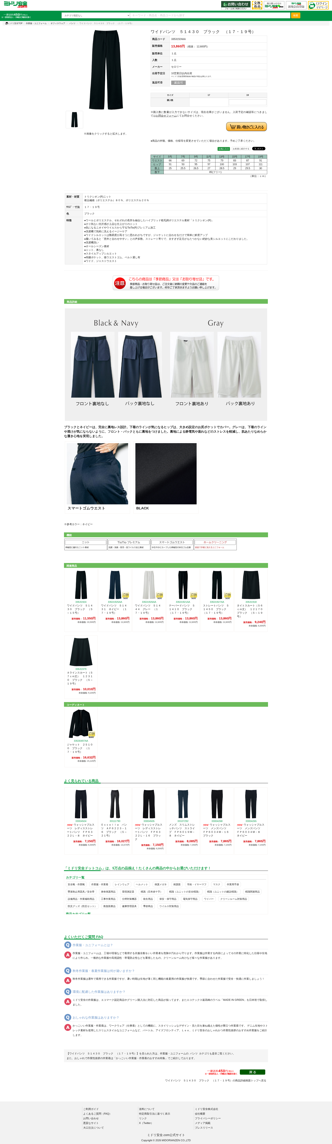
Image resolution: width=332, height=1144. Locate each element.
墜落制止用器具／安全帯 (81, 891)
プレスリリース (204, 1127)
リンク (143, 1118)
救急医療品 (109, 906)
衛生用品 (148, 899)
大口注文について (93, 1127)
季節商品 (148, 906)
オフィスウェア (58, 23)
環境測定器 (128, 891)
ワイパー (209, 899)
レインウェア (122, 884)
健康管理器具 (129, 906)
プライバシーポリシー (208, 1118)
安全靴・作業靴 (76, 884)
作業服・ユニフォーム (36, 23)
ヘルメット (142, 884)
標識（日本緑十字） (152, 891)
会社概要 (200, 1113)
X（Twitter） (146, 1123)
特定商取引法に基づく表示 (154, 1113)
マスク (216, 884)
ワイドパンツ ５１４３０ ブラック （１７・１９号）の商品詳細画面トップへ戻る (215, 1080)
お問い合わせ (91, 1118)
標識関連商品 (252, 891)
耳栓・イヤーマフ (196, 884)
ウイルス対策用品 (169, 906)
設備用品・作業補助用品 (81, 899)
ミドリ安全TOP (15, 23)
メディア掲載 (202, 1123)
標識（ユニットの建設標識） (223, 891)
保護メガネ (161, 884)
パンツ (72, 23)
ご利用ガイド (91, 1109)
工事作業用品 (108, 899)
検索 (295, 15)
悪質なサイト (91, 1123)
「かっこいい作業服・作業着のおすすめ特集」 (140, 1058)
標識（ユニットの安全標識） (185, 891)
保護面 (177, 884)
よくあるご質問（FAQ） (97, 1113)
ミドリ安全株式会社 (206, 1109)
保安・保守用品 (167, 899)
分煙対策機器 (129, 899)
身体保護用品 (108, 891)
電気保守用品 (190, 899)
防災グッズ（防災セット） (82, 906)
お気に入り (224, 149)
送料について (147, 1109)
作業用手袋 (233, 884)
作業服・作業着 (99, 884)
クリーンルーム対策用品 (233, 899)
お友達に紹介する (241, 149)
